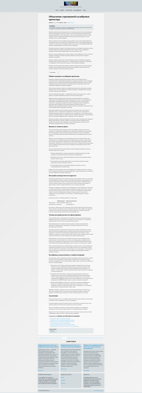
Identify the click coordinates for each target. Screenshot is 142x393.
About (62, 377)
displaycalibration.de (45, 390)
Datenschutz (96, 390)
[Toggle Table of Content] (57, 72)
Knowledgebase (77, 10)
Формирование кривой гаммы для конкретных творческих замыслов (50, 337)
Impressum (101, 390)
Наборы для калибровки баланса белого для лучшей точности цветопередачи (93, 346)
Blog (84, 10)
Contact (63, 380)
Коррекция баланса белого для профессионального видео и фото (48, 346)
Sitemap (63, 383)
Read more (41, 370)
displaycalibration (70, 22)
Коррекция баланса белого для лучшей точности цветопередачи (71, 346)
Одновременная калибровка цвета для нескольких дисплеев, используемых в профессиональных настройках (85, 337)
